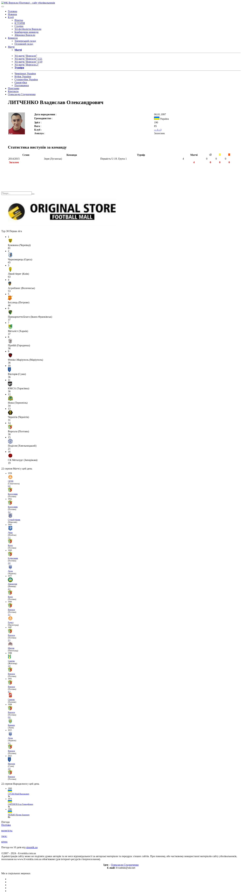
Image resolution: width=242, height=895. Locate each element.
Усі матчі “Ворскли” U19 (28, 61)
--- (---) (157, 129)
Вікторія (11, 764)
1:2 (9, 512)
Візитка (18, 20)
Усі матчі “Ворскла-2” (26, 64)
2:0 (9, 563)
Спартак (11, 661)
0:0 (9, 717)
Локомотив (12, 584)
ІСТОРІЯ (19, 23)
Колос (10, 545)
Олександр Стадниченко (22, 94)
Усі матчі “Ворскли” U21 (28, 58)
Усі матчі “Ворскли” (25, 55)
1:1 (9, 537)
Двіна (10, 532)
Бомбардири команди (26, 32)
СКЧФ (10, 481)
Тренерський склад (25, 41)
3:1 (9, 614)
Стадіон (18, 26)
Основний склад (23, 43)
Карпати (11, 725)
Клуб (11, 17)
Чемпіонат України (25, 73)
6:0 (9, 486)
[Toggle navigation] (2, 6)
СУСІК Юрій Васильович (18, 794)
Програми (13, 88)
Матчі (11, 46)
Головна (12, 11)
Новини (12, 14)
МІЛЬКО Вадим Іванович (18, 815)
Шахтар (11, 648)
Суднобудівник (14, 520)
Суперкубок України (26, 79)
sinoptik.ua (32, 847)
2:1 (9, 589)
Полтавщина (21, 85)
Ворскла (11, 609)
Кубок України (22, 76)
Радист (10, 622)
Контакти (13, 91)
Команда (13, 38)
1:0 (9, 666)
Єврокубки (20, 82)
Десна (10, 571)
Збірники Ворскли (24, 35)
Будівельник (13, 558)
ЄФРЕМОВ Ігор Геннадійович (20, 804)
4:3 (9, 691)
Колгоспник (13, 494)
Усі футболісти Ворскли (27, 29)
